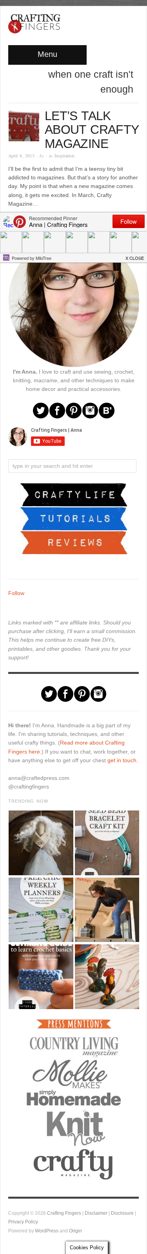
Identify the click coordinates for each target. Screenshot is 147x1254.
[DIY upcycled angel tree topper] (40, 843)
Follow (16, 593)
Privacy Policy (23, 1221)
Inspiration (64, 156)
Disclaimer (96, 1213)
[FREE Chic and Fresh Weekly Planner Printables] (40, 910)
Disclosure (122, 1213)
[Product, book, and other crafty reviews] (74, 542)
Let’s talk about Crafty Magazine (91, 130)
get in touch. (122, 760)
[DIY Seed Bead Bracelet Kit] (106, 843)
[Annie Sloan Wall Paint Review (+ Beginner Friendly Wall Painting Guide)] (106, 910)
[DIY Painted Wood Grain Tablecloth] (106, 976)
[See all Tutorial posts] (74, 518)
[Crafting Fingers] (34, 22)
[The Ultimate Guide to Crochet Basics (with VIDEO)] (40, 976)
